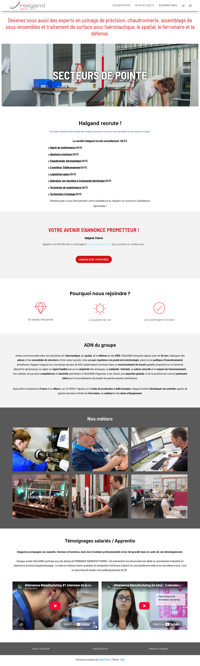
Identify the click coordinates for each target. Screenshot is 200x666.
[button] (87, 103)
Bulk (122, 659)
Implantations (100, 648)
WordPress (104, 659)
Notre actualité (144, 5)
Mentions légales (158, 648)
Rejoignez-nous (168, 5)
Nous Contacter (41, 648)
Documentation (121, 5)
